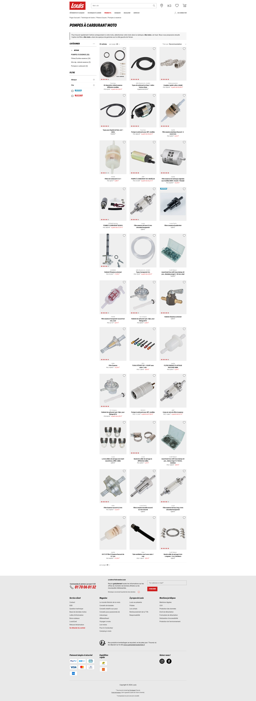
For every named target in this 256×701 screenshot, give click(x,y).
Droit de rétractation (167, 612)
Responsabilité (135, 615)
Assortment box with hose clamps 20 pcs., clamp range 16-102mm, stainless (173, 461)
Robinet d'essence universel (172, 317)
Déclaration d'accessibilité (169, 618)
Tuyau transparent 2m (143, 272)
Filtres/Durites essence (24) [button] (80, 58)
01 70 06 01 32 (85, 587)
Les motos (103, 625)
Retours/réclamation (77, 625)
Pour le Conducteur (106, 628)
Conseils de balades (107, 605)
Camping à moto (105, 631)
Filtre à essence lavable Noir (173, 225)
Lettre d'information (76, 615)
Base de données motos (78, 612)
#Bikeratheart (104, 618)
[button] (154, 5)
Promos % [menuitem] (107, 13)
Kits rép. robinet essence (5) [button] (81, 62)
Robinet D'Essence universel (113, 272)
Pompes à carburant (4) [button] (79, 66)
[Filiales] (162, 5)
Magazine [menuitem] (127, 13)
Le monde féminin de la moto (110, 602)
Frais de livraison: (116, 692)
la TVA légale (131, 690)
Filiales (132, 605)
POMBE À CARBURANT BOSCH (113, 225)
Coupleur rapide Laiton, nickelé (173, 85)
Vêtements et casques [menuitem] (77, 13)
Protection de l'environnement (170, 621)
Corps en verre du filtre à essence (173, 412)
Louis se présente (136, 602)
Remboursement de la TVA (139, 612)
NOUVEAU (78, 90)
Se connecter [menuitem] (181, 13)
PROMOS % (78, 95)
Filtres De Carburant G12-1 (113, 179)
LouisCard (73, 621)
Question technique (76, 609)
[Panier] (184, 5)
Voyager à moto (105, 621)
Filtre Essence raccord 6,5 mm (113, 507)
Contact (72, 602)
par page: (112, 44)
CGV (161, 605)
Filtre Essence (113, 365)
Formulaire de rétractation (169, 615)
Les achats (133, 609)
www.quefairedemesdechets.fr (134, 645)
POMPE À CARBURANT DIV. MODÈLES (143, 179)
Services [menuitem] (136, 13)
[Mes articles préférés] (177, 5)
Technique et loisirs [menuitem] (94, 13)
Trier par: (165, 44)
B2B (71, 605)
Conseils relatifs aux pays (109, 609)
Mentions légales (166, 602)
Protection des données (168, 609)
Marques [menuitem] (117, 13)
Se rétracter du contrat (77, 628)
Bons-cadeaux (75, 618)
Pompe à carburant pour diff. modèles (143, 132)
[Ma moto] (169, 5)
